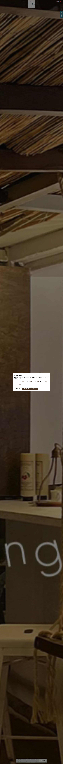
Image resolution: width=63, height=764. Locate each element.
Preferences (42, 381)
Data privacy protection (38, 379)
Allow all (34, 388)
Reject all (18, 388)
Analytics (35, 381)
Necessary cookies (18, 381)
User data (16, 384)
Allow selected (26, 388)
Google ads (27, 381)
